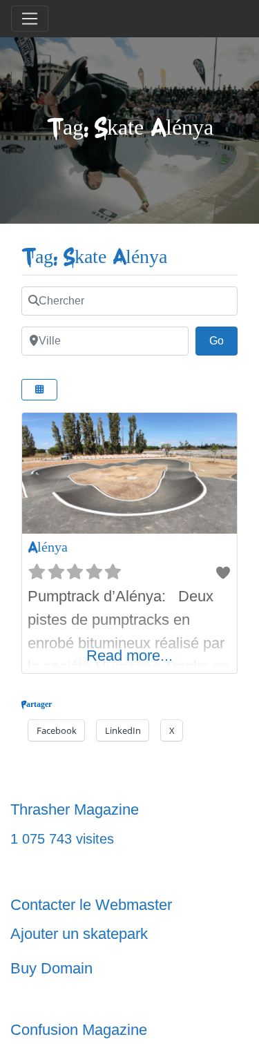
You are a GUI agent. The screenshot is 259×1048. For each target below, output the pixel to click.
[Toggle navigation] (29, 19)
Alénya (48, 547)
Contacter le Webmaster (91, 904)
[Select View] (39, 389)
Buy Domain (51, 968)
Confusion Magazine (78, 1029)
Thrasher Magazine (74, 809)
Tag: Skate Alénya (94, 257)
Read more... (129, 655)
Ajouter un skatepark (79, 933)
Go (223, 340)
